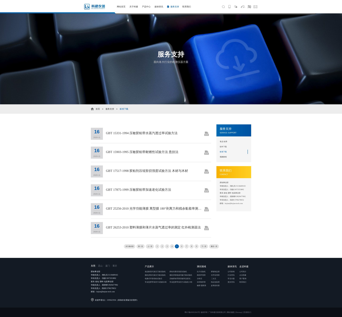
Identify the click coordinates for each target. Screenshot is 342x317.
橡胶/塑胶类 (201, 285)
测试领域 (201, 266)
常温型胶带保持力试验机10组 (181, 282)
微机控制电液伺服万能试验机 (181, 275)
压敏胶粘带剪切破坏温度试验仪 (182, 279)
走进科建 (243, 266)
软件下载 (223, 147)
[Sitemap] (238, 312)
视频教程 (223, 157)
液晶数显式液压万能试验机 (155, 272)
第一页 (140, 246)
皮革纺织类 (215, 285)
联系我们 (186, 6)
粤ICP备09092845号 (192, 312)
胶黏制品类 (215, 272)
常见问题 (231, 279)
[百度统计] (247, 312)
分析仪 (199, 279)
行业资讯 (231, 275)
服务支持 (174, 6)
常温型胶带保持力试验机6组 (156, 282)
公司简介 (242, 272)
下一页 (203, 246)
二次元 (213, 279)
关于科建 (133, 6)
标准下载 (223, 152)
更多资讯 (231, 282)
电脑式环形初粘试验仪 (153, 279)
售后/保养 (223, 142)
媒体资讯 (159, 6)
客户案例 (242, 279)
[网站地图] (231, 312)
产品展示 (149, 266)
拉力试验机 (201, 272)
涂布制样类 (201, 282)
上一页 (149, 246)
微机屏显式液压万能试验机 (155, 275)
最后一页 (214, 246)
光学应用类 (215, 275)
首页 (98, 109)
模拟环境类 (201, 275)
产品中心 (146, 6)
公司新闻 (231, 272)
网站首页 (121, 6)
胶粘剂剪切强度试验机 (178, 272)
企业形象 (242, 275)
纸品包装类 (215, 282)
